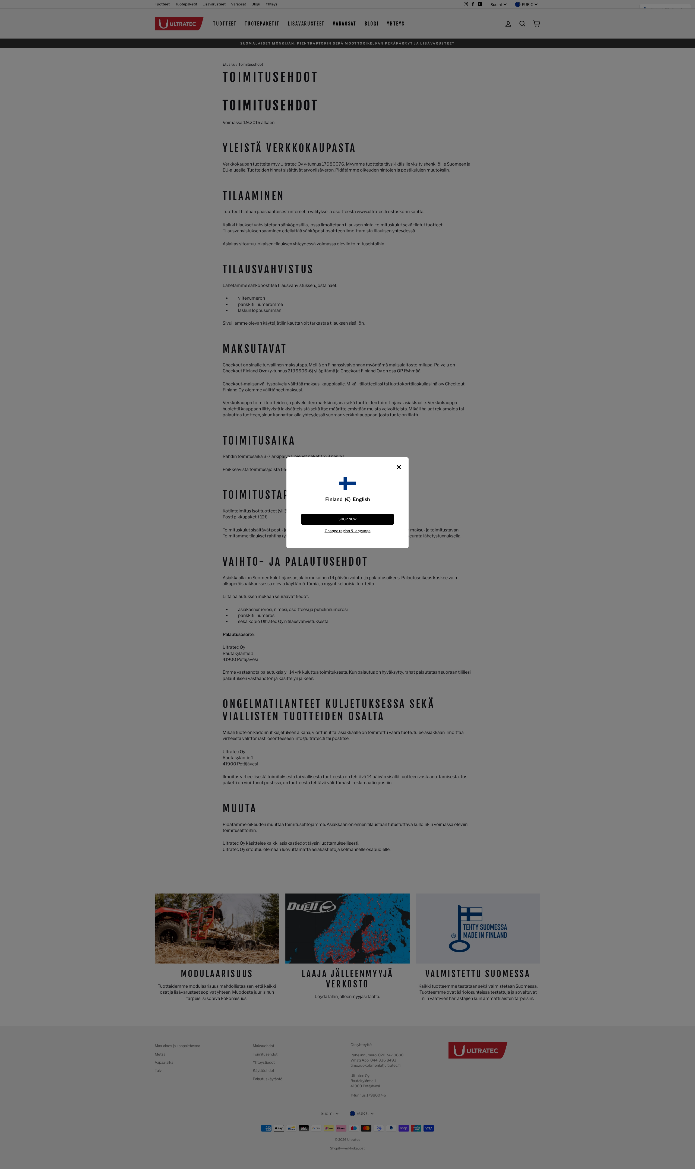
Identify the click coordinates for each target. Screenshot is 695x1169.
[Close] (398, 467)
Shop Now (348, 519)
